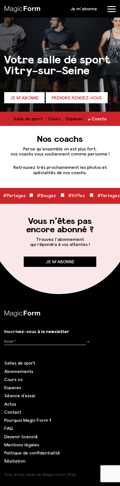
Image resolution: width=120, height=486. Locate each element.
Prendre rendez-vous (77, 97)
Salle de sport (27, 118)
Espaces (74, 118)
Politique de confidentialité (32, 452)
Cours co (13, 379)
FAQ (8, 428)
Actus (10, 403)
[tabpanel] (60, 56)
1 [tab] (114, 100)
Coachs (99, 118)
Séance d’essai (19, 395)
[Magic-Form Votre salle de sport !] (22, 8)
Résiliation (14, 460)
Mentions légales (21, 444)
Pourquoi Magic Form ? (27, 420)
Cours (54, 118)
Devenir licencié (21, 436)
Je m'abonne (83, 8)
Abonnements (18, 371)
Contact (12, 412)
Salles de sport (19, 362)
